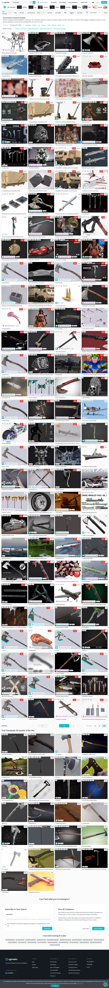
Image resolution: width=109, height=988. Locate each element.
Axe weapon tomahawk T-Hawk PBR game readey (66, 846)
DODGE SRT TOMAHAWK (87, 76)
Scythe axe (84, 650)
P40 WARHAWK (58, 374)
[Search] (34, 2)
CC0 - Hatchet (58, 754)
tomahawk (31, 420)
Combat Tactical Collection (88, 535)
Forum (88, 967)
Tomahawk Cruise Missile (60, 259)
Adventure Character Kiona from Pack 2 (63, 145)
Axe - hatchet (5, 869)
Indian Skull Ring (85, 397)
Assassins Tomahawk (6, 351)
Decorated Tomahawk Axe (88, 53)
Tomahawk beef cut (6, 328)
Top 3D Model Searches (74, 970)
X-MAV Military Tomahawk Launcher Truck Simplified (66, 167)
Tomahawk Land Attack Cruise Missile (90, 190)
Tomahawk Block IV (59, 558)
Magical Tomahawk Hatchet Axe (89, 282)
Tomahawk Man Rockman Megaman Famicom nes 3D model (95, 374)
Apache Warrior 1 (86, 259)
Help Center (35, 967)
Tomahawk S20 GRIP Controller (35, 53)
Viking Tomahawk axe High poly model (37, 236)
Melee (49, 25)
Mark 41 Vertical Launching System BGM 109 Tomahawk (14, 213)
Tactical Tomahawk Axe (7, 604)
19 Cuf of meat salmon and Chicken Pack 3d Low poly (66, 581)
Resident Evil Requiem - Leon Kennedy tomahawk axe (93, 351)
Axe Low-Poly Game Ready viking (89, 800)
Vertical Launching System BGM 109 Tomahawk (12, 305)
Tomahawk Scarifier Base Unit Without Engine (65, 122)
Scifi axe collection (33, 397)
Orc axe (3, 673)
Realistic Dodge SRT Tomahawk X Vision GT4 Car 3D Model (94, 489)
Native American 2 (86, 122)
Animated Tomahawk (46, 28)
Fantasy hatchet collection (88, 328)
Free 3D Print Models (55, 973)
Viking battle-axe (32, 823)
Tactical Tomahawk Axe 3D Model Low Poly (91, 443)
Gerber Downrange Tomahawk (62, 420)
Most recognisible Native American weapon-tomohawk (94, 869)
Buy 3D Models (53, 958)
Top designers (90, 961)
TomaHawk (84, 236)
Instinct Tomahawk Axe (60, 397)
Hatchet (54, 25)
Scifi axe (30, 627)
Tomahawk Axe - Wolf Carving (88, 754)
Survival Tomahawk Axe (7, 754)
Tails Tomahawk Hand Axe (7, 800)
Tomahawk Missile (86, 581)
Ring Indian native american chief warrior (64, 236)
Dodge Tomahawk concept (8, 535)
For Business (53, 962)
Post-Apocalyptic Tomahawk (61, 627)
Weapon (43, 25)
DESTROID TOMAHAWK (34, 167)
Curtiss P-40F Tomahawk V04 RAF (89, 420)
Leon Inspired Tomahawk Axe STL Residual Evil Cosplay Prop (95, 604)
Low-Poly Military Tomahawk (35, 777)
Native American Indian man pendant (10, 259)
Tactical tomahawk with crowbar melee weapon (39, 800)
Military (34, 25)
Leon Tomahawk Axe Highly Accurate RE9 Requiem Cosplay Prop (16, 581)
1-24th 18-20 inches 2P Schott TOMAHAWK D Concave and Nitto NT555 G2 (45, 512)
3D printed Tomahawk (59, 28)
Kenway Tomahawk (59, 673)
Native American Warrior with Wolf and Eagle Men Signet (41, 374)
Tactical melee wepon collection (9, 145)
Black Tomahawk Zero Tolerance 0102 (37, 754)
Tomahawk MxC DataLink (60, 53)
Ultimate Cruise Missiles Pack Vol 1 (89, 512)
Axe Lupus (57, 777)
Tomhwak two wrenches (34, 892)
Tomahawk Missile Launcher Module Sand (38, 122)
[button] (31, 2)
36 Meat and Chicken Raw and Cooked (63, 99)
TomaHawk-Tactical (86, 99)
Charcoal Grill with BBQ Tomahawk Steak (37, 558)
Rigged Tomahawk (33, 28)
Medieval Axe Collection (87, 696)
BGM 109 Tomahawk (6, 558)
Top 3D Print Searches (74, 973)
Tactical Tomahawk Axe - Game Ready (37, 604)
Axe (39, 25)
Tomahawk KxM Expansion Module (89, 145)
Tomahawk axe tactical (60, 351)
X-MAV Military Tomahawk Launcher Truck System (66, 190)
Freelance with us (72, 967)
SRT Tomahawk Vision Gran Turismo (36, 282)
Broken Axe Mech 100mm (34, 466)
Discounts (52, 976)
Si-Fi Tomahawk (58, 328)
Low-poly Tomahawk (21, 28)
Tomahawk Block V (6, 76)
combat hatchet (85, 823)
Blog (33, 962)
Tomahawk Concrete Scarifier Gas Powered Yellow (39, 99)
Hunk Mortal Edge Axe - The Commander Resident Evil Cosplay (42, 673)
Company (34, 958)
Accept (55, 986)
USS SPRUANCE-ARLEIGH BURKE (89, 466)
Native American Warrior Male (35, 328)
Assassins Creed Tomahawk (61, 535)
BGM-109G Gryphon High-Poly (88, 167)
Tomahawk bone (32, 650)
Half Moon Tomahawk (33, 443)
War (63, 25)
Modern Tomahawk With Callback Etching (38, 535)
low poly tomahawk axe (87, 777)
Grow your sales (72, 962)
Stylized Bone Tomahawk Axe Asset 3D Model (38, 213)
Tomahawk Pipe (58, 512)
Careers (34, 964)
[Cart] (93, 2)
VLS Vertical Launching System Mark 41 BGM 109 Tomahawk (95, 719)
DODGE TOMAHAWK (6, 443)
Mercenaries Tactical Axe (7, 696)
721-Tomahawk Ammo (60, 305)
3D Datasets (53, 964)
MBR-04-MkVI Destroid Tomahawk (9, 53)
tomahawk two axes (33, 489)
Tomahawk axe (85, 627)
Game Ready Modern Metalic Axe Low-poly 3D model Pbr (41, 869)
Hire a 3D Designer (54, 967)
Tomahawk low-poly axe (60, 823)
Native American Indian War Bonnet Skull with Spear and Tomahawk (43, 145)
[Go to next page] (64, 725)
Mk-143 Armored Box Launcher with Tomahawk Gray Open (68, 76)
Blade (59, 25)
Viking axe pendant (59, 489)
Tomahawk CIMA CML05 (87, 558)
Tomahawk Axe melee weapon (88, 305)
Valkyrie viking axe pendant (35, 351)
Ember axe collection (6, 512)
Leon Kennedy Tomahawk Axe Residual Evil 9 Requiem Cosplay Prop (43, 581)
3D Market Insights (73, 964)
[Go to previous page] (42, 725)
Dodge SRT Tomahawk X (34, 259)
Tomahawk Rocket (6, 397)
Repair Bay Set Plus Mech (60, 466)
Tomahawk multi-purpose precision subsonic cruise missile (68, 443)
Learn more (80, 983)
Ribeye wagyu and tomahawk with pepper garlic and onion (14, 99)
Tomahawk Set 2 (85, 213)
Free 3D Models (54, 970)
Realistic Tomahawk (33, 719)
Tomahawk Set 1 (5, 167)
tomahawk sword (6, 777)
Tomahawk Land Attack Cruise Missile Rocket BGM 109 (67, 213)
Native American (5, 122)
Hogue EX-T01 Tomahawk (7, 489)
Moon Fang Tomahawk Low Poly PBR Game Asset (12, 236)
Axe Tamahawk (5, 892)
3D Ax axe (31, 846)
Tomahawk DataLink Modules (35, 76)
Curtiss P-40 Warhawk (60, 604)
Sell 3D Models (72, 958)
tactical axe (57, 800)
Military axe (4, 823)
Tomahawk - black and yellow (61, 696)
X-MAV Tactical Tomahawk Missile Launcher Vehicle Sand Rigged (42, 305)
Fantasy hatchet (5, 282)
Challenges (89, 964)
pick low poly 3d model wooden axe (63, 869)
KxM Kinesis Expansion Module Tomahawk (38, 190)
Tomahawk (28, 25)
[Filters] (87, 12)
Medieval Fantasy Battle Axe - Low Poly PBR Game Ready (14, 627)
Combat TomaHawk (86, 846)
